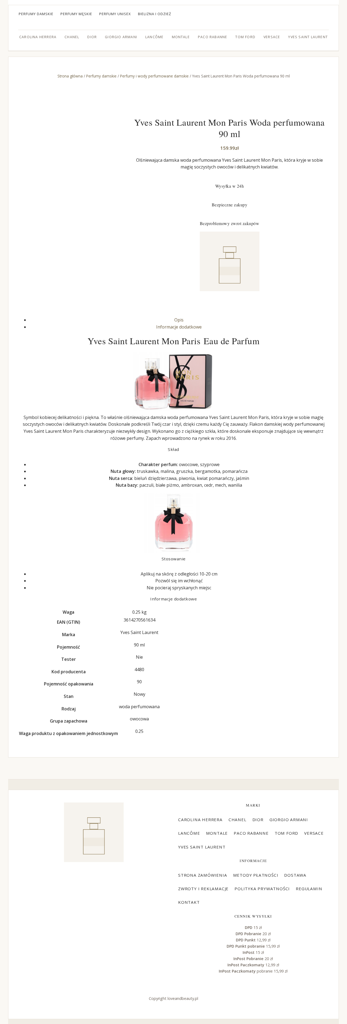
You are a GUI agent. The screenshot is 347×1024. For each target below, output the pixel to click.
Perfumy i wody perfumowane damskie (154, 76)
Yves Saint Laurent (308, 37)
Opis (179, 320)
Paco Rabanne (212, 37)
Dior (92, 37)
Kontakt (189, 902)
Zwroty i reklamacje (203, 888)
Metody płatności (255, 875)
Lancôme (154, 37)
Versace (272, 37)
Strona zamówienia (202, 875)
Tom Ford (245, 37)
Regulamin (309, 888)
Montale (181, 37)
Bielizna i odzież (154, 13)
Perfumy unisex (115, 13)
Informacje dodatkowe (179, 327)
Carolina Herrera (37, 37)
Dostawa (295, 875)
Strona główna (70, 76)
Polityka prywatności (262, 888)
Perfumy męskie (76, 13)
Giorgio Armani (121, 37)
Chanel (72, 37)
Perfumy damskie (36, 13)
